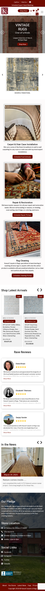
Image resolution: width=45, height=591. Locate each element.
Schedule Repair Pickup (22, 215)
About (4, 585)
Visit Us (24, 2)
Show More (7, 378)
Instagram (7, 556)
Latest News (21, 585)
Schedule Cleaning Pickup (22, 275)
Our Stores (12, 585)
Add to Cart (10, 321)
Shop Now (23, 11)
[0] (37, 11)
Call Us (16, 2)
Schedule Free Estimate (22, 157)
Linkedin (7, 564)
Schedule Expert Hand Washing (22, 5)
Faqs (29, 585)
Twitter (6, 560)
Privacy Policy (38, 585)
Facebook (7, 552)
